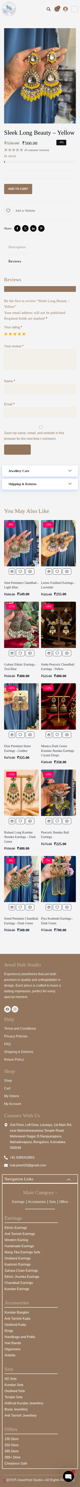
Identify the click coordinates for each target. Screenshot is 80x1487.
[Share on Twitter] (25, 228)
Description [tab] (17, 247)
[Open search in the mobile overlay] (49, 9)
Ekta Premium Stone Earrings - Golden (17, 748)
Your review (13, 346)
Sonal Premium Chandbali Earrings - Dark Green (21, 921)
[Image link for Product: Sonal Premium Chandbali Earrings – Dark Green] (21, 879)
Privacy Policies (15, 1036)
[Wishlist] (20, 571)
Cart (7, 1088)
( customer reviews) (37, 150)
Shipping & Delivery (18, 1052)
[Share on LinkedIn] (33, 228)
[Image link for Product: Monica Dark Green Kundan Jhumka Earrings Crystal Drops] (58, 706)
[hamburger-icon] (74, 9)
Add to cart (18, 188)
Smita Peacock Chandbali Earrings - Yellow (57, 667)
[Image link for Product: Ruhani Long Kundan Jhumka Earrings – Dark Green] (21, 793)
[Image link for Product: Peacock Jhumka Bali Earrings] (58, 793)
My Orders (11, 1096)
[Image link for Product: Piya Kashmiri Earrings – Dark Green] (58, 879)
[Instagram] (15, 1009)
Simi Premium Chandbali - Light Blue (21, 585)
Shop (8, 1080)
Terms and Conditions (20, 1028)
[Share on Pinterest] (41, 228)
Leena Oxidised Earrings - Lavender (58, 585)
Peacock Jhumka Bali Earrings (55, 835)
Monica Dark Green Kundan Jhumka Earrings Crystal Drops (57, 750)
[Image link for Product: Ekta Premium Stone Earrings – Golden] (21, 706)
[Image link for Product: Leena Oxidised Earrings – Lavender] (58, 543)
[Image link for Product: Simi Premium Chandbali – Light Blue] (21, 543)
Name (9, 381)
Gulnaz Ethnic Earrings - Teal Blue (20, 667)
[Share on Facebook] (17, 228)
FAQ (7, 1044)
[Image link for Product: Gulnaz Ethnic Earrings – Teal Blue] (21, 625)
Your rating (13, 327)
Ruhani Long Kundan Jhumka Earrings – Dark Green (20, 837)
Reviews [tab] (14, 261)
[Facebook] (7, 1009)
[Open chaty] (68, 1476)
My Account (12, 1104)
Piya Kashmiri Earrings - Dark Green (57, 921)
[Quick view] (30, 571)
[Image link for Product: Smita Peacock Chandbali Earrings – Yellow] (58, 625)
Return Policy (14, 1059)
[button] (40, 471)
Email (9, 404)
